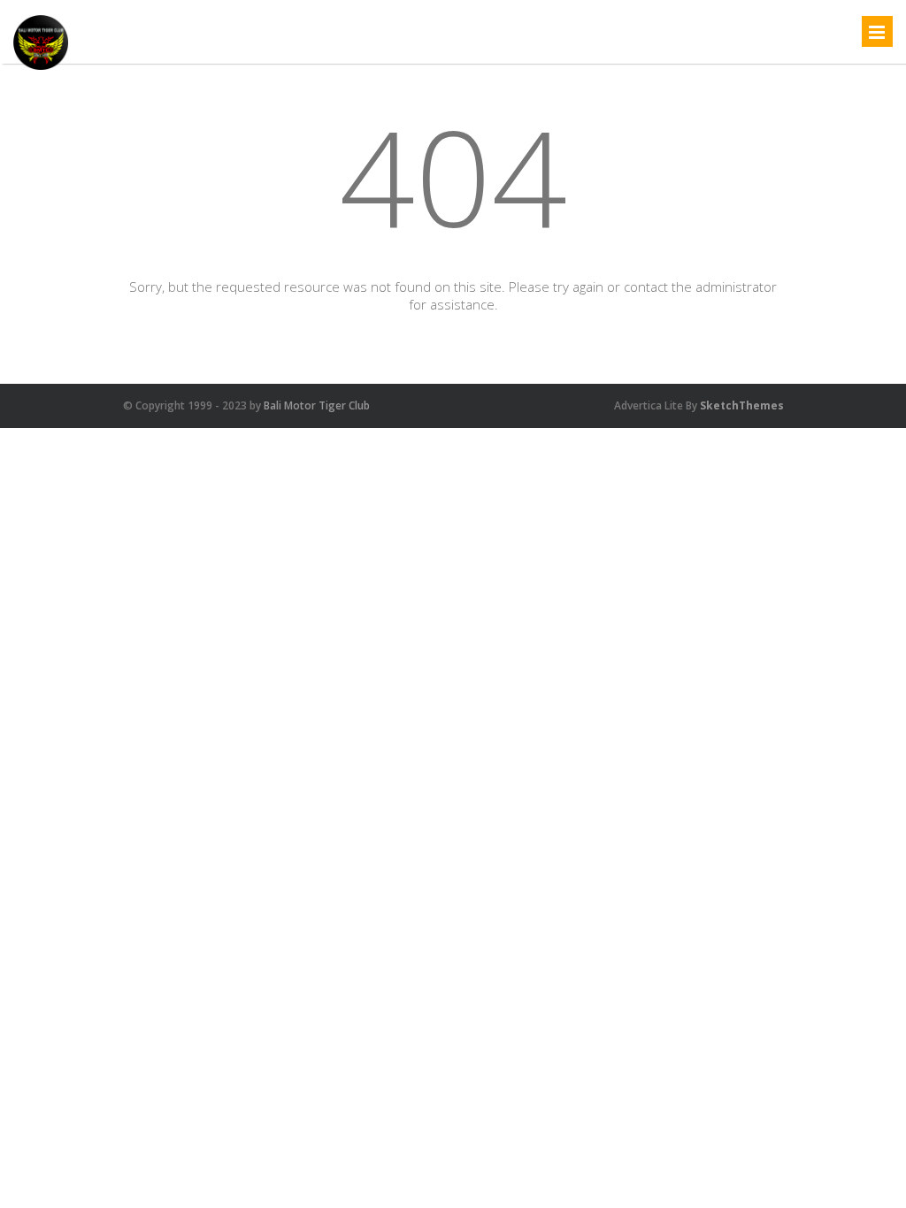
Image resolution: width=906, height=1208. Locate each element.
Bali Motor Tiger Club (317, 405)
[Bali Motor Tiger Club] (40, 68)
